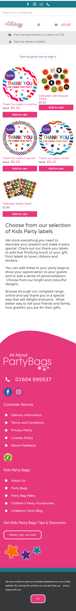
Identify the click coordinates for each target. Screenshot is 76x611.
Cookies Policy (22, 438)
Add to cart (19, 114)
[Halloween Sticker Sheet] (20, 188)
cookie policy (66, 583)
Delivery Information (26, 415)
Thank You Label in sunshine (20, 104)
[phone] (48, 4)
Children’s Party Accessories (32, 503)
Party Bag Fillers (23, 496)
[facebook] (28, 4)
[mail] (41, 4)
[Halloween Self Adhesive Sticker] (56, 80)
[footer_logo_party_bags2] (27, 355)
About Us (18, 480)
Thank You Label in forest (54, 158)
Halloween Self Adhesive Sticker (53, 97)
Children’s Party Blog (27, 511)
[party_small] (14, 19)
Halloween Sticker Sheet (17, 203)
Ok (38, 598)
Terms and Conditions (27, 423)
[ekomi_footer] (8, 455)
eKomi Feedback (23, 445)
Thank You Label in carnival (19, 158)
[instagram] (34, 4)
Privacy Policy (21, 430)
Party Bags (19, 488)
